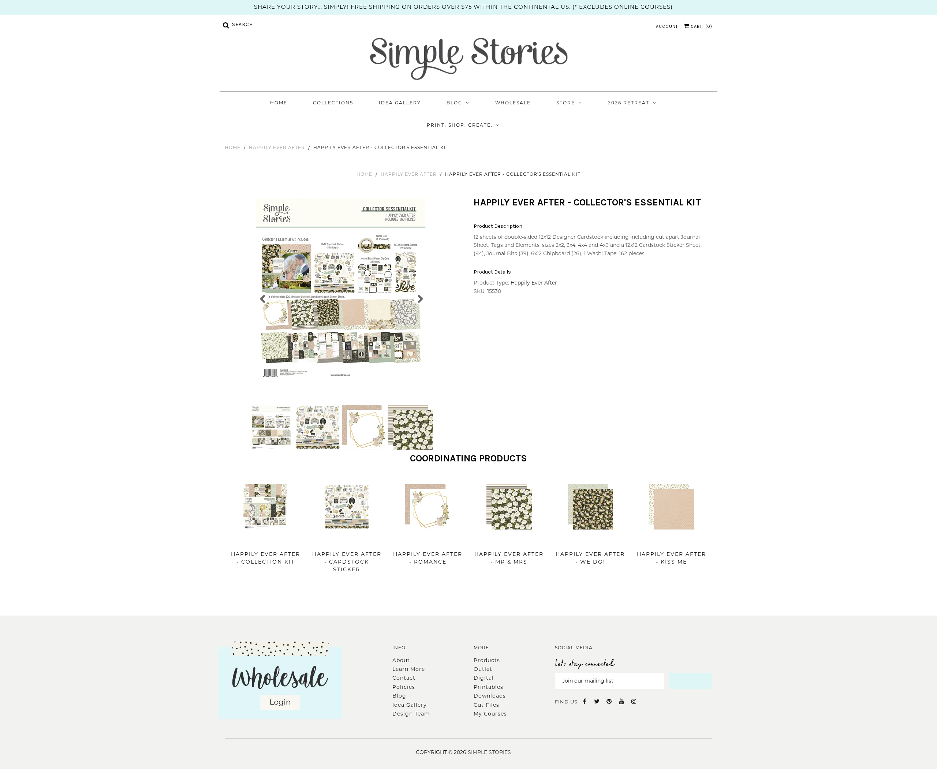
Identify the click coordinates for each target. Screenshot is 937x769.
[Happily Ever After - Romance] (427, 540)
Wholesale (513, 102)
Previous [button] (262, 298)
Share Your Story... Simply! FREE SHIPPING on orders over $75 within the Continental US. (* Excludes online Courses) (463, 6)
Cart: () (700, 26)
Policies (403, 687)
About (401, 660)
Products (487, 660)
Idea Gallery (400, 102)
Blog (454, 102)
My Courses (490, 713)
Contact (403, 678)
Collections (333, 102)
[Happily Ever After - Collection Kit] (265, 540)
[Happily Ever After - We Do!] (590, 540)
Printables (488, 687)
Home (278, 102)
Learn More (408, 669)
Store (565, 102)
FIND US (566, 702)
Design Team (411, 713)
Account (667, 26)
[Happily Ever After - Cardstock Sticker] (346, 540)
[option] (341, 290)
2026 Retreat (628, 102)
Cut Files (486, 705)
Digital (484, 678)
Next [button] (420, 298)
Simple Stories (489, 752)
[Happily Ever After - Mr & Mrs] (509, 540)
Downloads (490, 695)
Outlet (483, 669)
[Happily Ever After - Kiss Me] (671, 540)
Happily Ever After (277, 147)
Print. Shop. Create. (460, 125)
